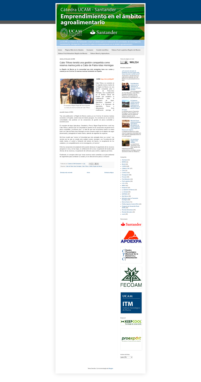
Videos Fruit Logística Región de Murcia (126, 50)
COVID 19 (125, 172)
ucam (123, 214)
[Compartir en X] (94, 164)
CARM (90, 166)
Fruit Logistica (126, 181)
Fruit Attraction (126, 179)
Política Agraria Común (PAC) (130, 204)
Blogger (111, 368)
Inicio (60, 50)
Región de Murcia (97, 166)
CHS (123, 170)
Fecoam (124, 177)
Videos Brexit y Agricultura (99, 53)
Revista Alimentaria (127, 210)
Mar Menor (125, 196)
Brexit (123, 164)
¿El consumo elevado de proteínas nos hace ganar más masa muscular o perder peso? (131, 72)
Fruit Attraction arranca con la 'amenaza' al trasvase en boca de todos (135, 86)
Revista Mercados (127, 212)
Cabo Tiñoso (85, 166)
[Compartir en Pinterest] (98, 164)
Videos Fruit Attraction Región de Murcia (72, 53)
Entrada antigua (109, 172)
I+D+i (123, 183)
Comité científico (102, 50)
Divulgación (125, 175)
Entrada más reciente (66, 172)
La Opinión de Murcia (128, 189)
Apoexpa (124, 160)
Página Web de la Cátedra (74, 50)
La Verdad (125, 192)
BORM (124, 162)
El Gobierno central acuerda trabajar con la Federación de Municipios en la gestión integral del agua (131, 105)
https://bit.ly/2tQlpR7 (107, 79)
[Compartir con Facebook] (96, 164)
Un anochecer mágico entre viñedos (135, 141)
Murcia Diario (126, 202)
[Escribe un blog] (92, 164)
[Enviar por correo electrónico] (90, 164)
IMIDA (123, 185)
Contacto (90, 50)
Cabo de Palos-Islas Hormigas (73, 166)
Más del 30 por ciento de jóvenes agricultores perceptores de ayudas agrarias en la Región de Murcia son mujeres (131, 125)
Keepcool (124, 187)
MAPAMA (124, 194)
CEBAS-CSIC (126, 168)
